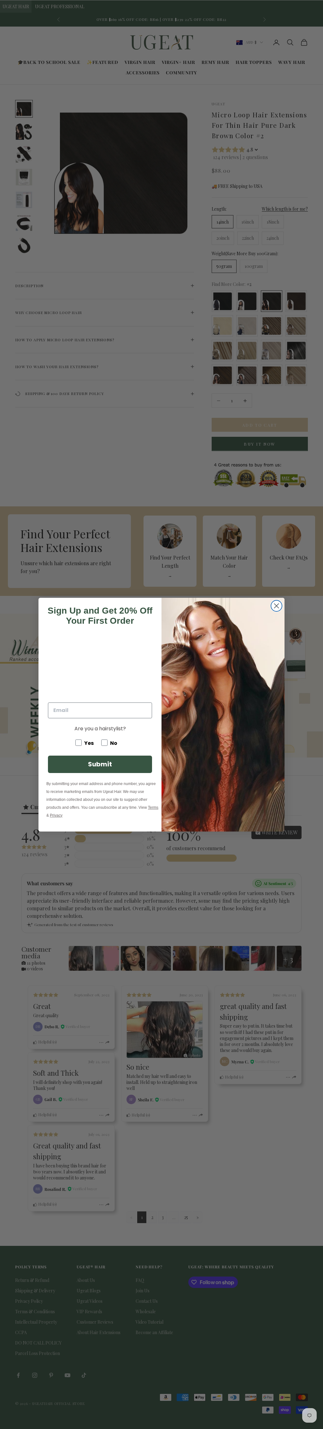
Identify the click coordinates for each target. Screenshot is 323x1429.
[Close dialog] (276, 605)
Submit (100, 764)
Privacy (56, 815)
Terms (153, 807)
